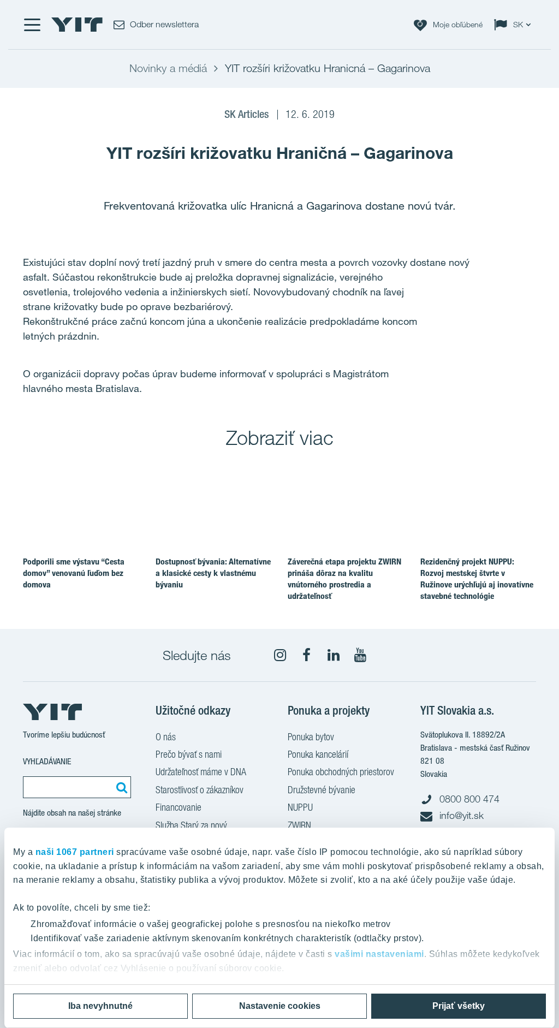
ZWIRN (299, 825)
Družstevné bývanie (321, 789)
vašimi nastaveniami (379, 954)
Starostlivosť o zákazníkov (199, 789)
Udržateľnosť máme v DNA (201, 771)
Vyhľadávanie (47, 761)
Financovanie (178, 807)
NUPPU (300, 807)
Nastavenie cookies (279, 1006)
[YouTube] (360, 655)
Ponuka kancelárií (318, 754)
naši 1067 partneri (74, 852)
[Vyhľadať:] (120, 787)
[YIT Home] (77, 24)
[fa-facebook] (307, 655)
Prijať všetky (458, 1006)
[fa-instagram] (280, 655)
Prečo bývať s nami (189, 754)
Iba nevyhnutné (100, 1006)
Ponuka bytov (311, 736)
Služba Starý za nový (191, 825)
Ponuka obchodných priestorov (341, 771)
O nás (166, 736)
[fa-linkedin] (333, 655)
